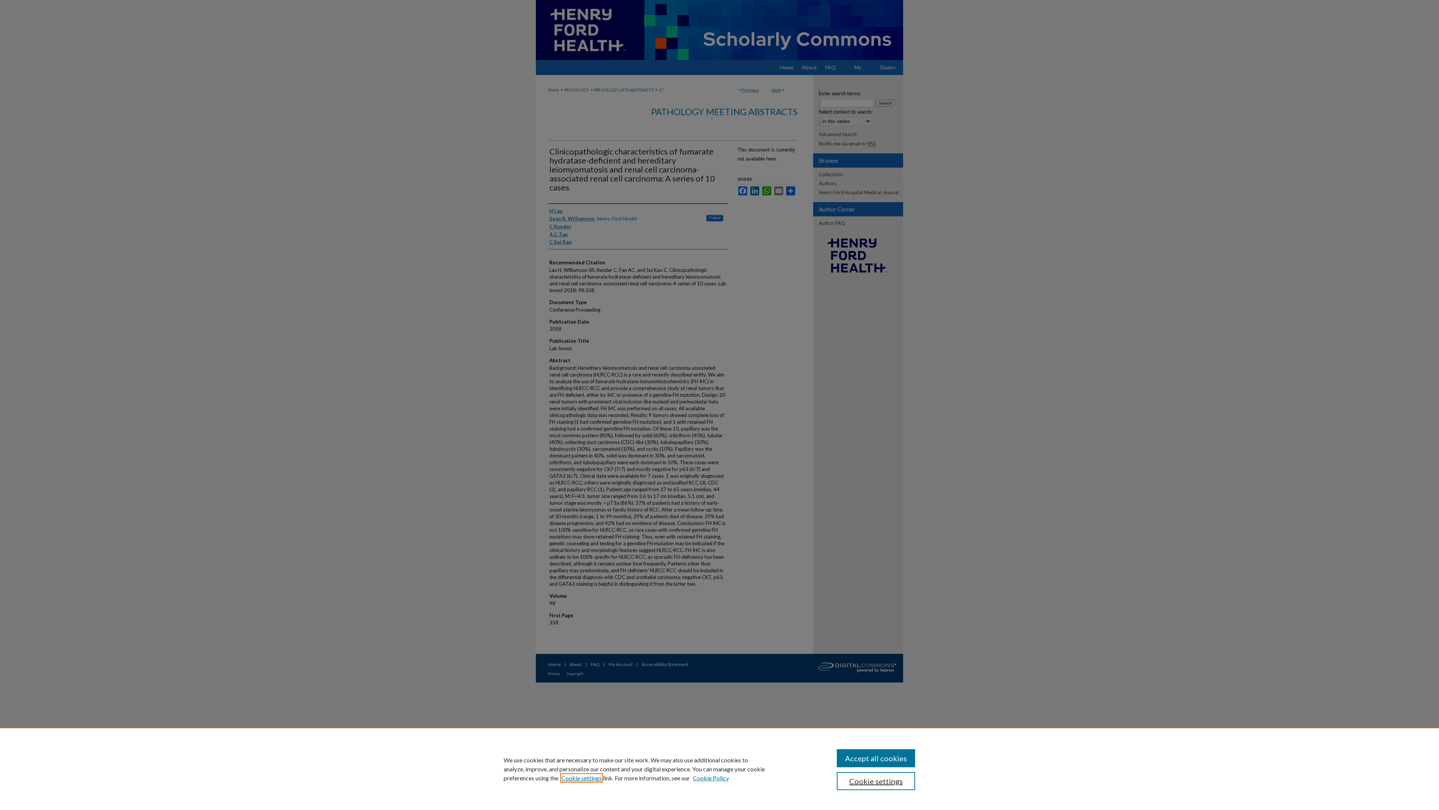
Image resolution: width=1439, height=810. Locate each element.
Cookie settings (581, 778)
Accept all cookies (876, 758)
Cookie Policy (711, 778)
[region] (719, 769)
